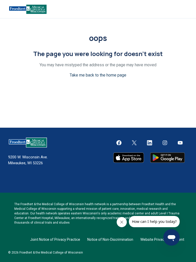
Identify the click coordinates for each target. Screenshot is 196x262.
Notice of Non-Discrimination (110, 239)
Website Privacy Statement (162, 239)
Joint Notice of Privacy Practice (55, 239)
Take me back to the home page (98, 75)
